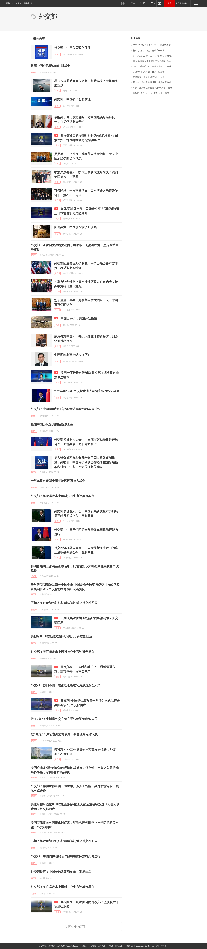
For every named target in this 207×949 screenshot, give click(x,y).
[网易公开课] (132, 3)
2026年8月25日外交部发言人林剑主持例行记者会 (86, 391)
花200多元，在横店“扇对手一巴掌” (149, 50)
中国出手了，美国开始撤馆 (79, 318)
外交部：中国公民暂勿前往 (72, 47)
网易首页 (9, 3)
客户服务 (110, 946)
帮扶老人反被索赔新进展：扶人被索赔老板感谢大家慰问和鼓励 (154, 82)
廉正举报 (155, 946)
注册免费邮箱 (181, 3)
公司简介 (83, 946)
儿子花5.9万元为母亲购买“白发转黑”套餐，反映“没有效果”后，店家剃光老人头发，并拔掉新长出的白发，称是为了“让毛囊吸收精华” (154, 56)
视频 (57, 145)
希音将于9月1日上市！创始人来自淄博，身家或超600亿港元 (154, 93)
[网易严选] (143, 3)
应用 (17, 3)
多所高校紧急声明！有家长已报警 (149, 72)
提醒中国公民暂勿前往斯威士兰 (52, 65)
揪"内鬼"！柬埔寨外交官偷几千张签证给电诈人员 (64, 734)
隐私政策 (119, 946)
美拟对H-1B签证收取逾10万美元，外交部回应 (61, 636)
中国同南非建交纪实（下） (72, 354)
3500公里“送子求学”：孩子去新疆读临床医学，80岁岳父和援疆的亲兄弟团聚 (154, 45)
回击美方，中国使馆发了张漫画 (75, 227)
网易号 (57, 54)
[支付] (152, 3)
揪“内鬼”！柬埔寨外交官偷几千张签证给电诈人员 (64, 719)
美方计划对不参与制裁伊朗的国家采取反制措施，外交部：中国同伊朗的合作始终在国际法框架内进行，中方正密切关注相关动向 (86, 462)
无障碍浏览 (28, 3)
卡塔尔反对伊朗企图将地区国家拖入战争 (58, 480)
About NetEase (72, 946)
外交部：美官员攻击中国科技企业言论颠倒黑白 (62, 496)
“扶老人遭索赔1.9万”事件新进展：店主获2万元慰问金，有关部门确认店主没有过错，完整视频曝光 (154, 66)
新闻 (57, 398)
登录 (169, 3)
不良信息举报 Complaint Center (137, 946)
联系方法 (92, 946)
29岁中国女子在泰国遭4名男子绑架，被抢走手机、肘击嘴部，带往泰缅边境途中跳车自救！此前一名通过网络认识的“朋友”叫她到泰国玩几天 (154, 88)
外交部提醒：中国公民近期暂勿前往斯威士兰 (61, 871)
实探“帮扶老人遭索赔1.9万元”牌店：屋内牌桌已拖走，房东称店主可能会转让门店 (154, 61)
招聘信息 (101, 946)
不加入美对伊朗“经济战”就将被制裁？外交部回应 (64, 602)
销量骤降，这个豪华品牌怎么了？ (149, 77)
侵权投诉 (164, 946)
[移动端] (123, 3)
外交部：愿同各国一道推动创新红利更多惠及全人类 (65, 685)
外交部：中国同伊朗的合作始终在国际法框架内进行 (65, 409)
